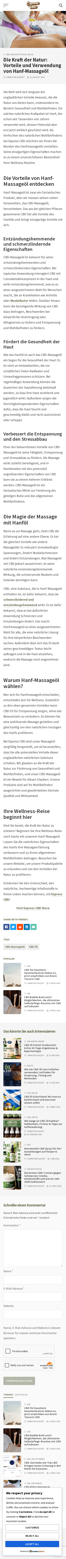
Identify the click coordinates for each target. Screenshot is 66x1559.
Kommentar (12, 1225)
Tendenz (8, 1394)
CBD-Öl (30, 54)
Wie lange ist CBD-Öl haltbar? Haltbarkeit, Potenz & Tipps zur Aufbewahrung (43, 1124)
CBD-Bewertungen (35, 1041)
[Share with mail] (33, 927)
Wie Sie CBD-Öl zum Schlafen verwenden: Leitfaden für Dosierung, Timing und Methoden (41, 1074)
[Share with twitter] (13, 927)
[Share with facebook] (6, 927)
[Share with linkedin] (27, 927)
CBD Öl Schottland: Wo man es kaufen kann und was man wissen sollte (42, 1099)
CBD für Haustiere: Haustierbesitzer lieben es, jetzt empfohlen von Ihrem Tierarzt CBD (40, 974)
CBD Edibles (36, 1483)
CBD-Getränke (38, 1459)
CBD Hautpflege (18, 54)
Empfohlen (21, 1394)
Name (8, 1271)
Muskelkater (19, 301)
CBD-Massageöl (15, 946)
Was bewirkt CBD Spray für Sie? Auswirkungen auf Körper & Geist (43, 1151)
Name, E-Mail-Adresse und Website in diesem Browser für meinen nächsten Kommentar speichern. (32, 1333)
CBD (7, 54)
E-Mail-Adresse (14, 1288)
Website (8, 1306)
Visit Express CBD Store (33, 908)
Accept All (32, 1544)
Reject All (32, 1535)
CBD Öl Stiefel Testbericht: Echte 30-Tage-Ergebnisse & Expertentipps (41, 1048)
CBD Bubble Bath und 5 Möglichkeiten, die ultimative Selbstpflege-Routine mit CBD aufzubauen (42, 1001)
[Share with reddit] (20, 927)
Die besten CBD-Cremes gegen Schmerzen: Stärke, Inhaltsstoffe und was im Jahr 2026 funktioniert (42, 1177)
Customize (32, 1527)
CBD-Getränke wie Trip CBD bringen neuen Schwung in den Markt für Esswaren (42, 1465)
